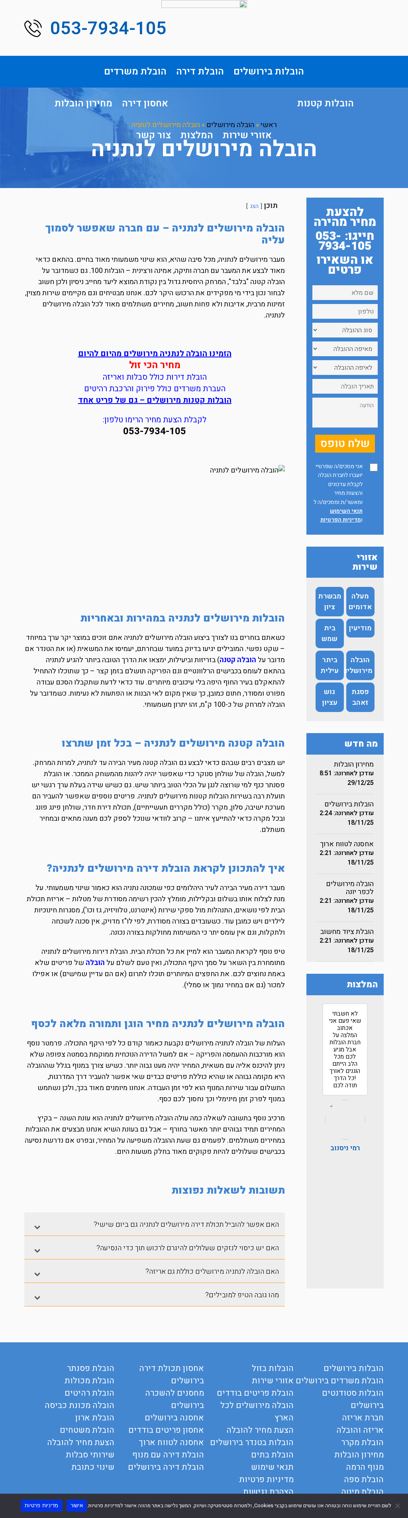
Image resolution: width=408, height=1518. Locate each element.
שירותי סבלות (90, 1455)
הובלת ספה (364, 1479)
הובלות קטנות (325, 103)
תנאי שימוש (272, 1467)
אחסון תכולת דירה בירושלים (171, 1374)
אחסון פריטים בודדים (166, 1430)
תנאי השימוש (346, 511)
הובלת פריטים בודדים (255, 1393)
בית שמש (329, 633)
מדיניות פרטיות (266, 1479)
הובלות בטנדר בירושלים (252, 1442)
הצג (254, 206)
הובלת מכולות (89, 1381)
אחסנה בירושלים (174, 1418)
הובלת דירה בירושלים (166, 1467)
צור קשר (153, 135)
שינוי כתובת (92, 1467)
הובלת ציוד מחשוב (347, 931)
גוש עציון (329, 697)
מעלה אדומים (360, 601)
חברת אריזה (363, 1418)
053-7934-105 (108, 29)
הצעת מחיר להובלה (260, 1430)
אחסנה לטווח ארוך (347, 844)
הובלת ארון (94, 1418)
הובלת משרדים (135, 71)
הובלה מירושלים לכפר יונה (350, 888)
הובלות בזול (273, 1368)
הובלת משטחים (87, 1430)
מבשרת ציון (329, 601)
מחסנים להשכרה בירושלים (174, 1399)
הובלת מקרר (362, 1442)
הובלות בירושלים (268, 71)
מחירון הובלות (83, 103)
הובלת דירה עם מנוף (168, 1455)
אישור (77, 1505)
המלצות (196, 135)
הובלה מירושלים (359, 665)
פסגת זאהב (360, 697)
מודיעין (360, 628)
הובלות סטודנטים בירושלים (353, 1399)
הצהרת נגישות (268, 1492)
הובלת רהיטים (89, 1393)
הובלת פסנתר (90, 1368)
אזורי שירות (247, 135)
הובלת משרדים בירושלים (340, 1381)
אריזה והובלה (360, 1430)
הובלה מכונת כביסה (79, 1405)
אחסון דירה (145, 103)
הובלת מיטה (362, 1492)
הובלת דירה (200, 71)
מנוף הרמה (365, 1467)
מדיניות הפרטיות (340, 520)
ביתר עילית (329, 665)
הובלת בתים (272, 1455)
